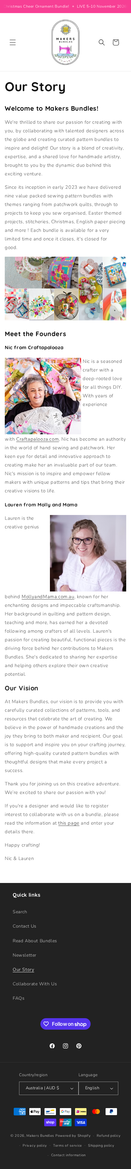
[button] (13, 42)
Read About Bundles (35, 941)
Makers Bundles (40, 1135)
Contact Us (25, 926)
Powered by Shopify (73, 1135)
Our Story (23, 970)
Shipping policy (101, 1145)
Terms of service (67, 1145)
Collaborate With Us (35, 984)
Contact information (68, 1155)
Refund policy (109, 1135)
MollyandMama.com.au (48, 596)
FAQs (18, 998)
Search (20, 912)
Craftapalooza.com (37, 439)
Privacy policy (35, 1145)
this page (68, 823)
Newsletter (25, 955)
